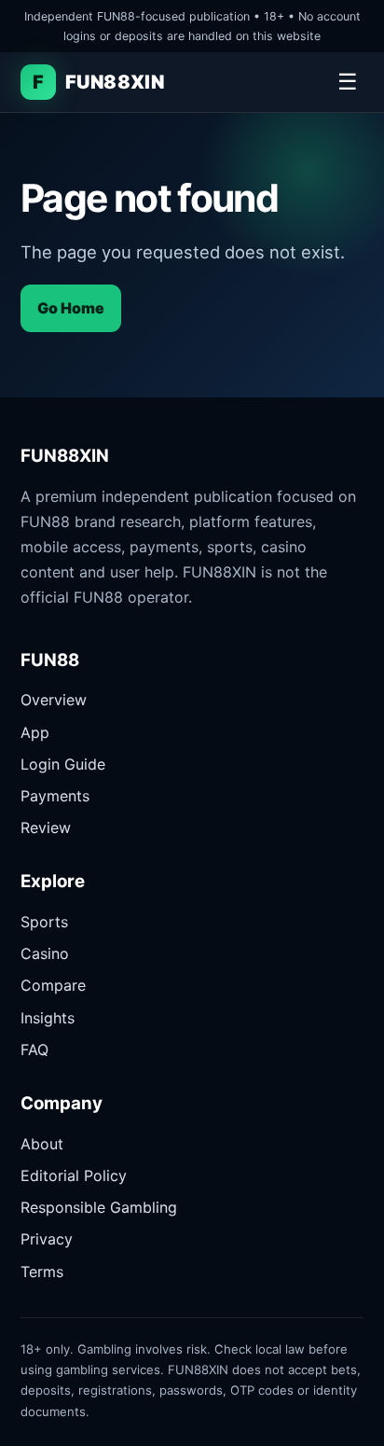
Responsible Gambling (99, 1207)
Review (46, 827)
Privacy (47, 1239)
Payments (55, 795)
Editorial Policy (74, 1175)
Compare (53, 985)
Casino (45, 953)
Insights (48, 1017)
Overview (54, 699)
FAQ (34, 1049)
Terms (42, 1271)
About (42, 1143)
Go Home (70, 308)
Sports (44, 921)
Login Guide (63, 764)
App (35, 732)
